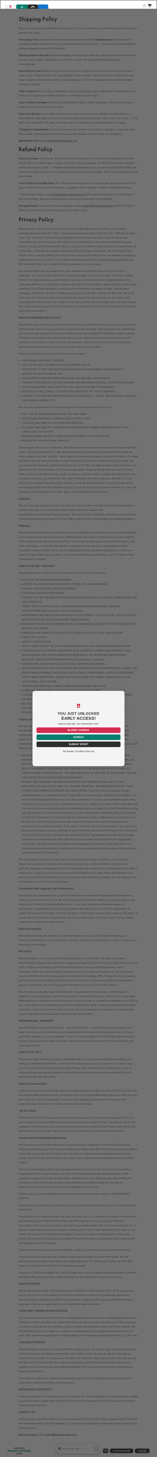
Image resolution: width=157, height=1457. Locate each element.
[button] (149, 5)
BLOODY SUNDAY (78, 730)
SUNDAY (78, 737)
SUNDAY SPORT (78, 744)
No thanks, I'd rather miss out (78, 751)
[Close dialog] (122, 693)
